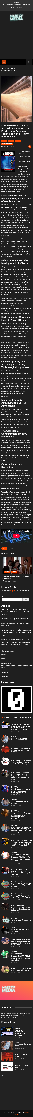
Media (3, 654)
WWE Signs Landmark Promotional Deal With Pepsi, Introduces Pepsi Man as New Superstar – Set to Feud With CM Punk (15, 642)
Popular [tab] (17, 718)
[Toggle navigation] (4, 62)
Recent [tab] (7, 718)
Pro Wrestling (6, 663)
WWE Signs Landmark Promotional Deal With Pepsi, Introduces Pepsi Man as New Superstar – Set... (20, 776)
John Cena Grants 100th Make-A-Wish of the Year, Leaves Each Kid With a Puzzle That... (21, 942)
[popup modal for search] (29, 62)
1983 (11, 548)
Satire (3, 668)
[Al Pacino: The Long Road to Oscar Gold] (7, 1045)
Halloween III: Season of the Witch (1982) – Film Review (20, 750)
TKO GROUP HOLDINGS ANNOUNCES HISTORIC (20, 1032)
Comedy (6, 571)
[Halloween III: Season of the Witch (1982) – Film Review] (7, 1056)
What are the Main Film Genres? (20, 930)
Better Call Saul (16, 881)
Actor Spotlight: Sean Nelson (19, 802)
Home (6, 68)
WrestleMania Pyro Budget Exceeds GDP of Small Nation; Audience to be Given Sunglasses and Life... (20, 957)
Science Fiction (7, 143)
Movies (18, 141)
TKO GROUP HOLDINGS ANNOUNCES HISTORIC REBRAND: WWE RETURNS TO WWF (15, 611)
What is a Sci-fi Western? (21, 920)
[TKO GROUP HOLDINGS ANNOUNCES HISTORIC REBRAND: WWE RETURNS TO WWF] (7, 1031)
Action (13, 927)
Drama (13, 68)
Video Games (6, 676)
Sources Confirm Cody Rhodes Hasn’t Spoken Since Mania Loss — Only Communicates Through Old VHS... (21, 858)
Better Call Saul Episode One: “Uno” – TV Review (21, 896)
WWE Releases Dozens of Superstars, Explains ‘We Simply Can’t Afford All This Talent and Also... (21, 843)
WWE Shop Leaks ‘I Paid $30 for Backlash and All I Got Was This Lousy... (21, 762)
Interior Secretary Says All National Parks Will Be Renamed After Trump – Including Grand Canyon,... (21, 815)
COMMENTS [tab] (26, 718)
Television (4, 672)
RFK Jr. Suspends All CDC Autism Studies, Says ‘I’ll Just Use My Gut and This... (21, 872)
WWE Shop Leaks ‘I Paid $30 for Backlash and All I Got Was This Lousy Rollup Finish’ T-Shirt (16, 632)
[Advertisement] (16, 43)
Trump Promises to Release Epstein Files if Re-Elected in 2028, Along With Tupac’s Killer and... (21, 790)
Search (3, 596)
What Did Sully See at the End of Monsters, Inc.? (21, 969)
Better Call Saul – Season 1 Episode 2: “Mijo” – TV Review (21, 884)
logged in (13, 591)
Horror (11, 141)
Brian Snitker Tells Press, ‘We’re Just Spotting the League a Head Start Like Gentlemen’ (21, 829)
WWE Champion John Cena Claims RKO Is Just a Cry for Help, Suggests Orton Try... (21, 908)
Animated (14, 967)
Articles (14, 722)
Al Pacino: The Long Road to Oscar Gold (15, 619)
